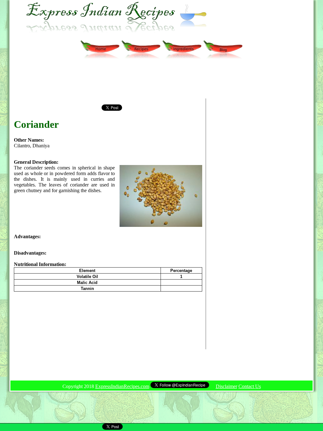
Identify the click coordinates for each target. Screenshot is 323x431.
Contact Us (249, 386)
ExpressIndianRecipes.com (122, 386)
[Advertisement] (142, 82)
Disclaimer (226, 386)
